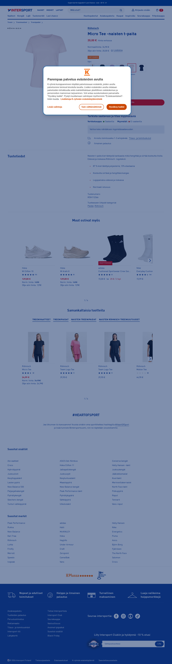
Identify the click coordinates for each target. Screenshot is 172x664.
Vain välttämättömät (91, 107)
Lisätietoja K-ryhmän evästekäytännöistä (81, 99)
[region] (87, 90)
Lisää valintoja (54, 107)
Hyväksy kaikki (116, 107)
